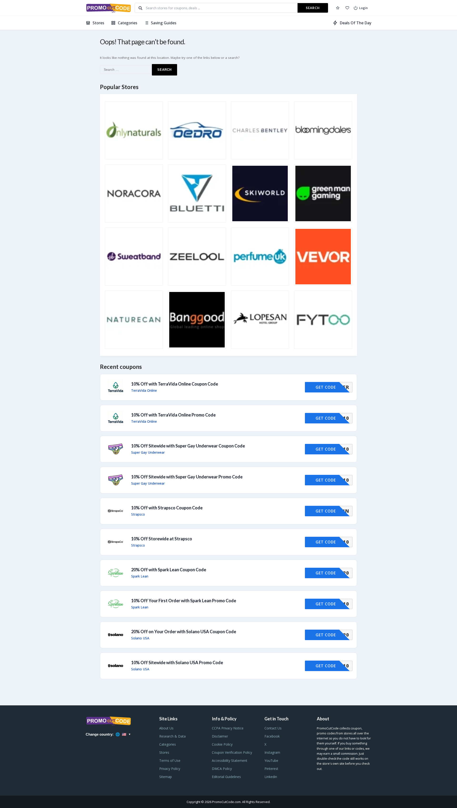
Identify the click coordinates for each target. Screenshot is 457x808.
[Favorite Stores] (347, 8)
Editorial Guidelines (226, 776)
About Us (166, 728)
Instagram (272, 752)
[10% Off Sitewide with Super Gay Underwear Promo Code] (228, 480)
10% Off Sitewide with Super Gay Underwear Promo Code (187, 476)
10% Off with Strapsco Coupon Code (167, 507)
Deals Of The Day (355, 22)
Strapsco (138, 514)
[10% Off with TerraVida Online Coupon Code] (228, 387)
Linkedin (270, 776)
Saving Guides (163, 22)
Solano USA (140, 638)
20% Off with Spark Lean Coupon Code (168, 569)
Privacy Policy (169, 768)
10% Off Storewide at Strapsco (161, 538)
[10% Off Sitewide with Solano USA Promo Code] (228, 666)
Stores (98, 22)
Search (313, 8)
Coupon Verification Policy (232, 752)
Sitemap (165, 776)
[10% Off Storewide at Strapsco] (228, 542)
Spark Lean (139, 576)
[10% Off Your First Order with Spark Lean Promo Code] (228, 604)
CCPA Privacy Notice (227, 728)
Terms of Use (169, 760)
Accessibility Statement (229, 760)
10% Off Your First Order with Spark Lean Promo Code (183, 600)
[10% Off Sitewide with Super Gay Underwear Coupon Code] (228, 449)
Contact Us (273, 728)
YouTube (271, 760)
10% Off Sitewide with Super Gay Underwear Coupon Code (188, 445)
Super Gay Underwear (148, 452)
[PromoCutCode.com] (108, 8)
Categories (127, 22)
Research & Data (172, 736)
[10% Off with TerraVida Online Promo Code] (228, 418)
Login (363, 8)
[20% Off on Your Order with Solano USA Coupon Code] (228, 635)
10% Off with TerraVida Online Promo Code (173, 414)
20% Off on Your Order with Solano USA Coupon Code (183, 631)
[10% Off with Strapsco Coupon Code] (228, 511)
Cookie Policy (222, 744)
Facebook (272, 736)
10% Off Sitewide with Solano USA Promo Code (177, 662)
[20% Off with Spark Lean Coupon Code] (228, 573)
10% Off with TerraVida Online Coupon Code (174, 383)
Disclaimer (220, 736)
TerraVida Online (144, 390)
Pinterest (271, 768)
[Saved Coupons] (337, 8)
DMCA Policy (222, 768)
